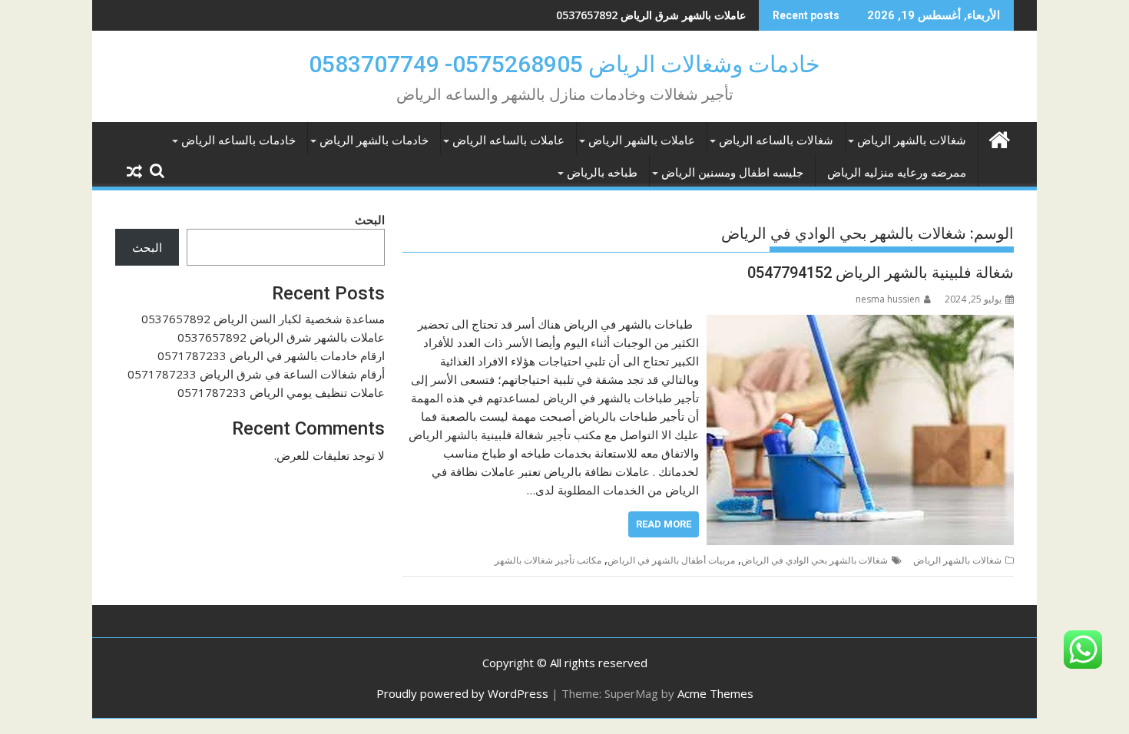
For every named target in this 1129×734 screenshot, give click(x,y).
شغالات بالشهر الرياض (911, 140)
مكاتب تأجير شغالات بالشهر (548, 560)
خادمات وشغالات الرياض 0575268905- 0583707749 (564, 64)
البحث (370, 219)
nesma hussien (888, 299)
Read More (663, 524)
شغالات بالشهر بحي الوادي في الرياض (814, 560)
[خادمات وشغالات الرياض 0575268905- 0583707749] (998, 137)
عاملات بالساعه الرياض (508, 140)
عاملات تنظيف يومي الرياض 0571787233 (281, 392)
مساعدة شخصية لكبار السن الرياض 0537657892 (263, 318)
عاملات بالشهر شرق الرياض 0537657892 (651, 15)
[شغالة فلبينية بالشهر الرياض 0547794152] (860, 324)
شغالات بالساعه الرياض (776, 140)
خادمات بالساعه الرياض (238, 140)
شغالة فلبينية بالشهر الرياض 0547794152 (880, 272)
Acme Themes (715, 693)
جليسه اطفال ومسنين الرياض (732, 173)
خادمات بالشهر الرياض (374, 140)
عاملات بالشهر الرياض (641, 140)
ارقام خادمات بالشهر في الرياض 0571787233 (271, 355)
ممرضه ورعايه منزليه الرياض (896, 173)
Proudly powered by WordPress (462, 693)
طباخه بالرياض (602, 173)
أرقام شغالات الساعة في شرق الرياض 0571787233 (256, 374)
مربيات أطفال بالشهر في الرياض (671, 560)
